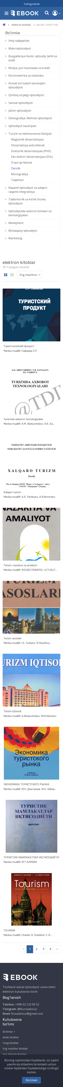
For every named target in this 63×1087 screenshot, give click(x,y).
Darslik (15, 168)
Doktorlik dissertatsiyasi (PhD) (31, 151)
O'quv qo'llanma (21, 162)
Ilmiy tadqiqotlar (19, 41)
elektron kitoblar (21, 24)
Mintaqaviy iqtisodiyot (22, 231)
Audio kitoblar (11, 1037)
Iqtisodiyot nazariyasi (22, 126)
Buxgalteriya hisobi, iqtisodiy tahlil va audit (32, 58)
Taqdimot (17, 180)
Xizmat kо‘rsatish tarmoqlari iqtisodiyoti (26, 85)
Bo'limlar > (9, 1031)
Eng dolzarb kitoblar (15, 1054)
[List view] (12, 275)
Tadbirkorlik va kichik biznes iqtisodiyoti (27, 201)
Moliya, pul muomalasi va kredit (29, 68)
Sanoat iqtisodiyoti (20, 103)
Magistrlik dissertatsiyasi (27, 139)
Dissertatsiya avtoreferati (28, 145)
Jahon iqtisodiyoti (19, 111)
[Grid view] (6, 275)
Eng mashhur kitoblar (15, 1048)
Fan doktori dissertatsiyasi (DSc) (32, 157)
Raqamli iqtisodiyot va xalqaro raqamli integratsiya (27, 190)
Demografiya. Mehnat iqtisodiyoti (30, 118)
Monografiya (19, 174)
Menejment (15, 223)
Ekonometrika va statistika (25, 75)
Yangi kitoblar (11, 1043)
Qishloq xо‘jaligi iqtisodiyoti (26, 95)
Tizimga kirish (31, 4)
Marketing (15, 238)
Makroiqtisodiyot (19, 48)
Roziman (31, 1080)
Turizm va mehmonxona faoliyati (30, 134)
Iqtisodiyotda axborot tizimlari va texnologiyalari (29, 213)
